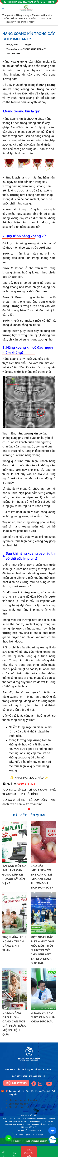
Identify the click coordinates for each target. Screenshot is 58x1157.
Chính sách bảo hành (18, 1103)
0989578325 (19, 1083)
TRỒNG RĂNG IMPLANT (15, 18)
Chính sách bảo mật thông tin (23, 1100)
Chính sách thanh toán (19, 1107)
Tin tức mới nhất (41, 15)
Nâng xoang (22, 15)
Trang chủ (8, 15)
